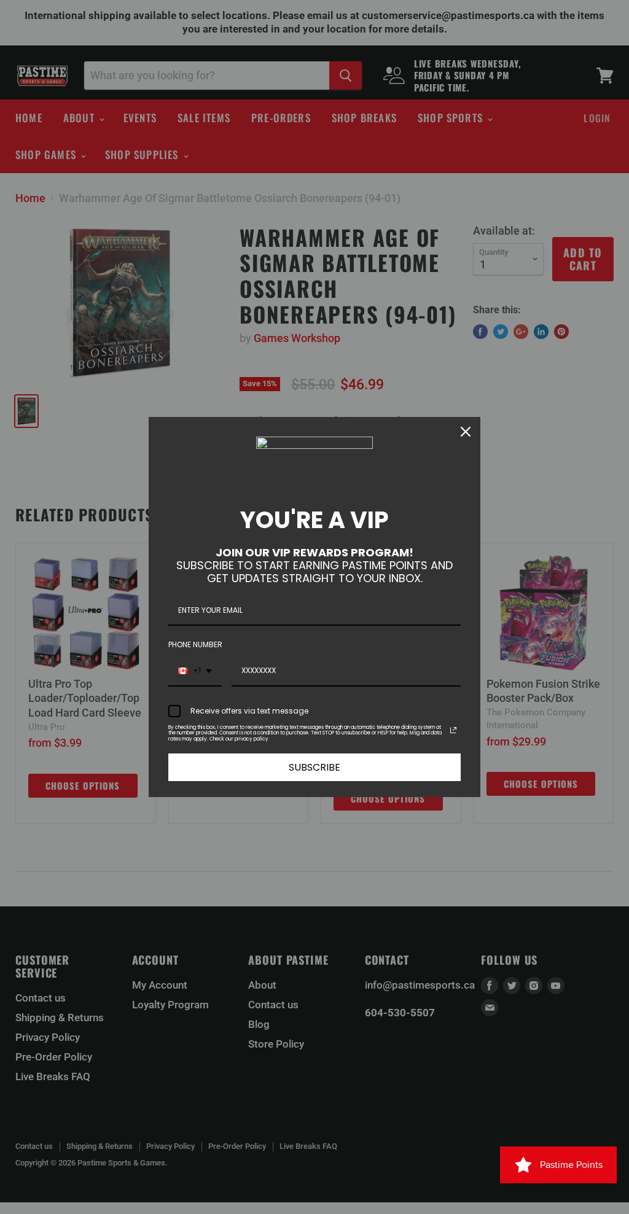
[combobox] (195, 671)
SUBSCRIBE (314, 767)
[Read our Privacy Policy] (453, 730)
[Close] (465, 431)
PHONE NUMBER (195, 644)
